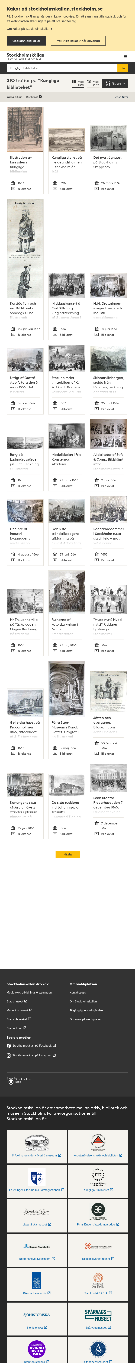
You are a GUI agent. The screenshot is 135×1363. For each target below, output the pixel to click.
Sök (123, 68)
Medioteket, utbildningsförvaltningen (29, 992)
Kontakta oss (78, 992)
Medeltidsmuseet (17, 1010)
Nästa (67, 854)
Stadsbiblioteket (17, 1019)
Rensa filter (121, 97)
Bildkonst (32, 97)
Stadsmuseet (15, 1001)
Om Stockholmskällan (83, 1001)
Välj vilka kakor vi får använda (78, 41)
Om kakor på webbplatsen (86, 1019)
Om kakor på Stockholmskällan (28, 28)
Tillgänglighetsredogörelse (86, 1010)
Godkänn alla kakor (26, 41)
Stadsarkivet (14, 1028)
